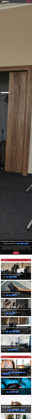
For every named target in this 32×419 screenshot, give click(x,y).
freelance (10, 313)
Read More (16, 252)
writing (16, 372)
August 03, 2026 (16, 294)
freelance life (13, 295)
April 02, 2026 (16, 348)
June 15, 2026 (16, 312)
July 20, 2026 (16, 371)
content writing (20, 372)
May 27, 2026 (16, 330)
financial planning (22, 410)
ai (16, 295)
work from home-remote (6, 373)
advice (10, 295)
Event (18, 243)
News (7, 295)
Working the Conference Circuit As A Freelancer (16, 241)
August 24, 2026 (7, 243)
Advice (7, 313)
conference (22, 243)
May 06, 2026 (16, 409)
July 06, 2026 (16, 390)
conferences (26, 243)
